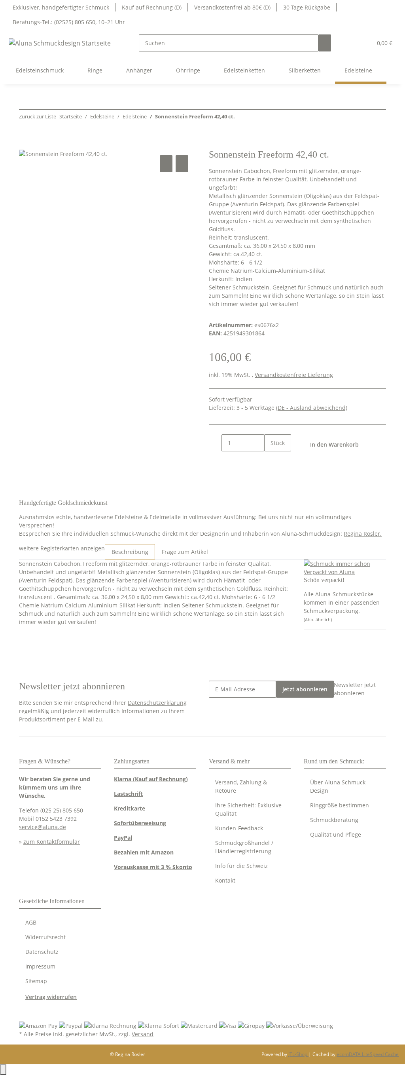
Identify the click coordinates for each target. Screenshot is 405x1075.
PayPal (123, 837)
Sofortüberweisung (140, 823)
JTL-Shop (298, 1054)
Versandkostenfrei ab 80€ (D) (232, 7)
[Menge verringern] (215, 442)
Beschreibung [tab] (130, 552)
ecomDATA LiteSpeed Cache (368, 1054)
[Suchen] (324, 42)
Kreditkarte (129, 808)
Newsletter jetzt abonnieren (355, 689)
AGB (30, 922)
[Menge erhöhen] (270, 459)
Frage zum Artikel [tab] (185, 552)
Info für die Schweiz (241, 866)
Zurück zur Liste (37, 116)
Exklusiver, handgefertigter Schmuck (61, 7)
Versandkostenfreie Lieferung (294, 375)
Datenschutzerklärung (157, 702)
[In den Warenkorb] (25, 144)
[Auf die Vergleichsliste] (166, 163)
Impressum (40, 966)
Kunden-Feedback (239, 828)
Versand (142, 1034)
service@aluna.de (42, 827)
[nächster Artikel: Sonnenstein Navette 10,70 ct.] (255, 118)
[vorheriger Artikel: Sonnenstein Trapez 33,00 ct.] (241, 118)
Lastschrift (128, 793)
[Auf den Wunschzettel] (182, 163)
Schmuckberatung (334, 820)
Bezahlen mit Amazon (144, 852)
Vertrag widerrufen (51, 997)
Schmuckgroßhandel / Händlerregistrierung (244, 847)
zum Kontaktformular (51, 841)
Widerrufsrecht (45, 937)
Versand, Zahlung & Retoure (241, 786)
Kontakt (225, 880)
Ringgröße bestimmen (339, 805)
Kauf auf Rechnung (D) (152, 7)
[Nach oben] (3, 1069)
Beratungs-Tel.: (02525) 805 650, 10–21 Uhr (69, 22)
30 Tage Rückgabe (306, 7)
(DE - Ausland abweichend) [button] (311, 407)
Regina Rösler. (363, 533)
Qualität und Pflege (335, 834)
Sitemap (36, 981)
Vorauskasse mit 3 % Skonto (153, 867)
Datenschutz (42, 951)
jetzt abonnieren (304, 689)
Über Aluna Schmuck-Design (338, 786)
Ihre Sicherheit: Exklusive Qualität (248, 809)
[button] (350, 43)
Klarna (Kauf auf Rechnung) (151, 779)
